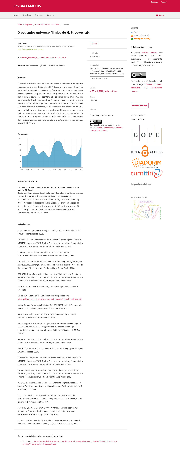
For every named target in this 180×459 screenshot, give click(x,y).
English (137, 32)
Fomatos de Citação (99, 78)
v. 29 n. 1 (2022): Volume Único (47, 24)
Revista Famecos (150, 52)
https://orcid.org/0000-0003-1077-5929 (31, 49)
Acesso (163, 2)
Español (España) (141, 35)
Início (20, 24)
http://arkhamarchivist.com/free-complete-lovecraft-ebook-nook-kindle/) (50, 299)
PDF (95, 44)
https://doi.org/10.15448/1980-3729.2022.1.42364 (44, 57)
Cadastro (154, 2)
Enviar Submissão (139, 105)
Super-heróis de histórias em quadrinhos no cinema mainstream (63, 441)
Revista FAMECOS (27, 6)
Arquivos (27, 15)
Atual (16, 15)
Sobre (49, 15)
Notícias (38, 15)
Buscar (161, 15)
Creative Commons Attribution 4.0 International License (146, 87)
